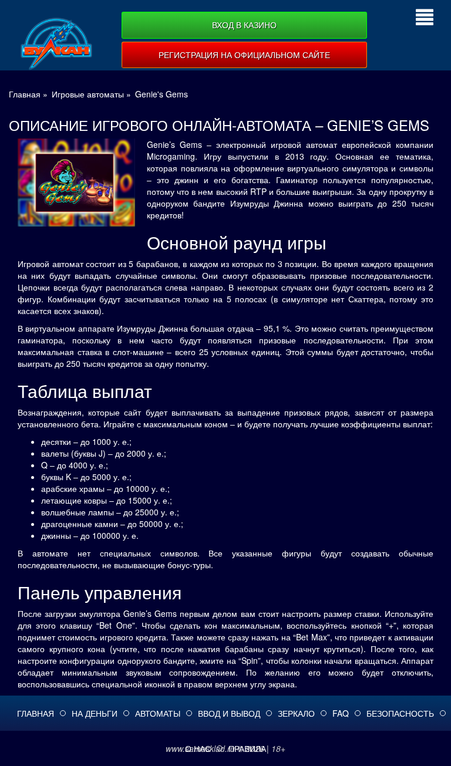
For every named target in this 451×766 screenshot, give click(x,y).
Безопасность (400, 713)
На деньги (94, 713)
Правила (247, 748)
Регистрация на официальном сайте (244, 54)
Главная (35, 713)
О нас (198, 748)
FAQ (340, 713)
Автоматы (157, 713)
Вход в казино (244, 25)
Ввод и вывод (229, 713)
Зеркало (296, 713)
